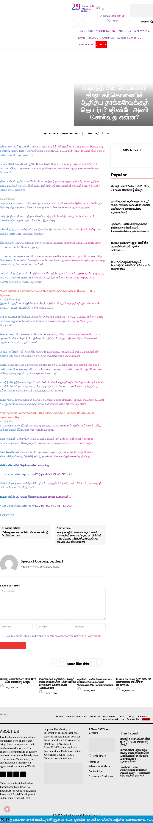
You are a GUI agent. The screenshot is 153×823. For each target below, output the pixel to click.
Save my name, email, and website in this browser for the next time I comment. (53, 636)
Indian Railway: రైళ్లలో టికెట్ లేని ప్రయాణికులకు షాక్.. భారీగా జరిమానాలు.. (129, 246)
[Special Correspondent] (9, 564)
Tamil (115, 79)
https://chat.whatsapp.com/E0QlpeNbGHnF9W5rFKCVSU (36, 474)
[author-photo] (2, 687)
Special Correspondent (64, 133)
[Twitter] (74, 24)
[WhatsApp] (143, 158)
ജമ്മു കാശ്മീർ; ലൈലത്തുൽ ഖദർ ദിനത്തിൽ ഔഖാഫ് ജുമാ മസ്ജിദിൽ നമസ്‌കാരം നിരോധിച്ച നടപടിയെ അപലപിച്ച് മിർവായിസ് (79, 537)
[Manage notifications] (7, 809)
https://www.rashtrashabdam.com (40, 567)
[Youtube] (81, 24)
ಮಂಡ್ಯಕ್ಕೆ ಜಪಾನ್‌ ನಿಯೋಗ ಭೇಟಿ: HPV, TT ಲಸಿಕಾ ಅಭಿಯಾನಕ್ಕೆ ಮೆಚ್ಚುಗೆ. (130, 188)
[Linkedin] (89, 16)
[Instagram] (81, 16)
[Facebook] (74, 16)
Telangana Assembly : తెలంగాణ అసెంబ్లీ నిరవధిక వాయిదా (25, 534)
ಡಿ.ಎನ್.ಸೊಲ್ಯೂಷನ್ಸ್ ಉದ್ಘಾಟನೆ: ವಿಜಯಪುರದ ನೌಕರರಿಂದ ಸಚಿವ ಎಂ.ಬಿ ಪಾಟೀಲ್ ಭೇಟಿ (130, 265)
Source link (7, 514)
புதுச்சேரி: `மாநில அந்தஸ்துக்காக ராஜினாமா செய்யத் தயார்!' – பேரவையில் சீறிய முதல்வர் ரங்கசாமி (130, 227)
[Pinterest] (134, 158)
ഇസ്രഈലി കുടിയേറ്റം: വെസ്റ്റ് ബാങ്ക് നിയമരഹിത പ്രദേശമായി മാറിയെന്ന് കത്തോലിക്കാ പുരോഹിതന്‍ (130, 206)
